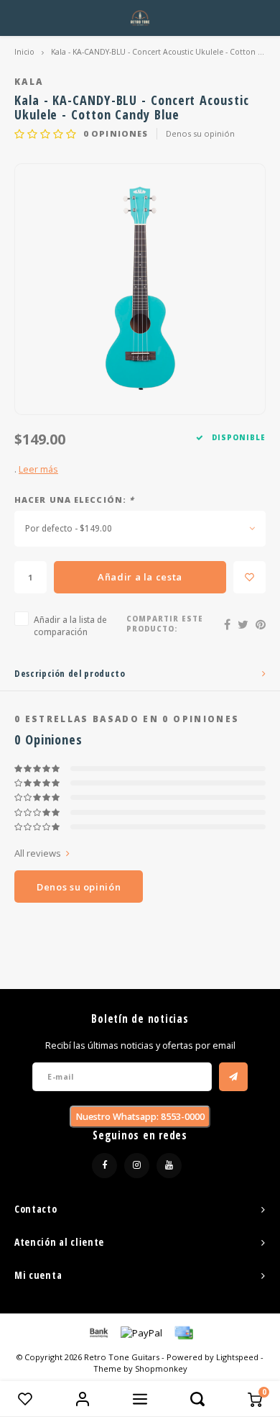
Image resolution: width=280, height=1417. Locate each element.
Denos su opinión (200, 133)
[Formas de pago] (97, 1331)
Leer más (38, 469)
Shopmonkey (161, 1368)
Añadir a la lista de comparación (70, 625)
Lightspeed (237, 1357)
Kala (28, 81)
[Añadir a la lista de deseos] (249, 577)
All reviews (37, 853)
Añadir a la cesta (140, 576)
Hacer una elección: (74, 499)
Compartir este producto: (164, 624)
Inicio (24, 52)
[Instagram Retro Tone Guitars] (136, 1165)
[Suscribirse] (233, 1076)
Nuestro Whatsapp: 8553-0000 (140, 1117)
